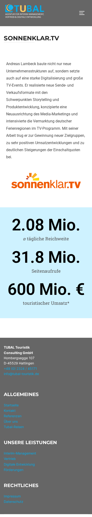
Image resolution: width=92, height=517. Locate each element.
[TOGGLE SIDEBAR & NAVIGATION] (83, 13)
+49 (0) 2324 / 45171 (20, 369)
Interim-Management (20, 453)
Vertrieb (10, 459)
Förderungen (13, 470)
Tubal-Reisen (14, 427)
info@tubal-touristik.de (21, 374)
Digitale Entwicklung (19, 464)
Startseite (11, 405)
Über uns (11, 421)
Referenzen (12, 416)
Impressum (12, 496)
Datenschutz (13, 502)
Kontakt (10, 411)
